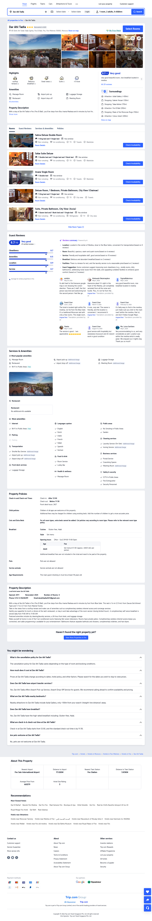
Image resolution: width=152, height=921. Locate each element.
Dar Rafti (33, 810)
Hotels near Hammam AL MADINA (117, 819)
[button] (77, 4)
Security (103, 867)
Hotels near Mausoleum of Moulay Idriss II (87, 819)
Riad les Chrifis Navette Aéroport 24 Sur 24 (112, 805)
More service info (13, 851)
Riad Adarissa (43, 810)
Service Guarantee (13, 847)
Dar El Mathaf (16, 805)
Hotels (82, 754)
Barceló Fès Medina (30, 805)
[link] (105, 4)
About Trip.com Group (62, 867)
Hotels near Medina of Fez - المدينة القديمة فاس (52, 819)
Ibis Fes (92, 805)
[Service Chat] (147, 907)
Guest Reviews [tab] (25, 128)
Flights (33, 4)
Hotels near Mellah (18, 824)
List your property (106, 855)
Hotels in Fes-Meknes (111, 754)
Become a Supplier (107, 863)
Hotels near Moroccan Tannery (22, 819)
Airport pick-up (62, 360)
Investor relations (106, 843)
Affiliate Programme (107, 851)
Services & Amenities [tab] (44, 128)
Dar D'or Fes (43, 805)
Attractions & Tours (64, 4)
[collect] (147, 891)
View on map (106, 120)
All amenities (13, 102)
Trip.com (75, 754)
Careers (56, 851)
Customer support (13, 843)
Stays (24, 4)
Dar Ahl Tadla (17, 27)
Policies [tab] (60, 128)
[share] (147, 899)
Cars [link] (50, 4)
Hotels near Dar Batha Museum (60, 824)
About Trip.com (59, 843)
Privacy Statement (60, 859)
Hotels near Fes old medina (36, 824)
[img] (35, 51)
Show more (13, 114)
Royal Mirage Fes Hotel (19, 810)
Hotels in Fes (126, 754)
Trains (42, 4)
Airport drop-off (62, 363)
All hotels (103, 859)
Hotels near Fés (104, 824)
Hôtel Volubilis (82, 805)
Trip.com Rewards (106, 847)
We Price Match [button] (115, 31)
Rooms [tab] (12, 128)
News (56, 847)
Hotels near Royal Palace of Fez (85, 824)
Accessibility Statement (62, 863)
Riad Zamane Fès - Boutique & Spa (62, 805)
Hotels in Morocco (94, 754)
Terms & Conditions (61, 855)
